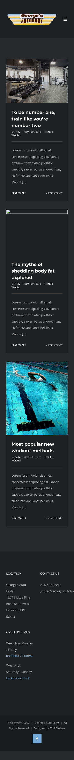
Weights (16, 135)
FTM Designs (57, 728)
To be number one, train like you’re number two (34, 119)
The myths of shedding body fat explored (33, 271)
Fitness (49, 131)
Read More (18, 192)
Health (48, 457)
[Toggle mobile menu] (66, 19)
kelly (17, 131)
